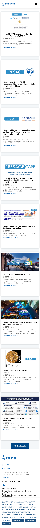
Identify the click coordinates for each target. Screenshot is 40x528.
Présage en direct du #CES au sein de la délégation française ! (20, 323)
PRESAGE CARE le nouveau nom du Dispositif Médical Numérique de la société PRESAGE (18, 180)
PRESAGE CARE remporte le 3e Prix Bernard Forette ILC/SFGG (17, 35)
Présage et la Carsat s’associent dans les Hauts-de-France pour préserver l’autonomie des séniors (19, 132)
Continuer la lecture (11, 47)
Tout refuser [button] (30, 520)
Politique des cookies (18, 517)
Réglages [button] (6, 523)
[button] (36, 4)
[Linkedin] (4, 484)
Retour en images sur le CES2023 (16, 274)
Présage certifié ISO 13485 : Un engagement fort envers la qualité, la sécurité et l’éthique (19, 84)
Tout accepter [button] (18, 520)
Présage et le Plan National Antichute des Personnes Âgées (19, 227)
